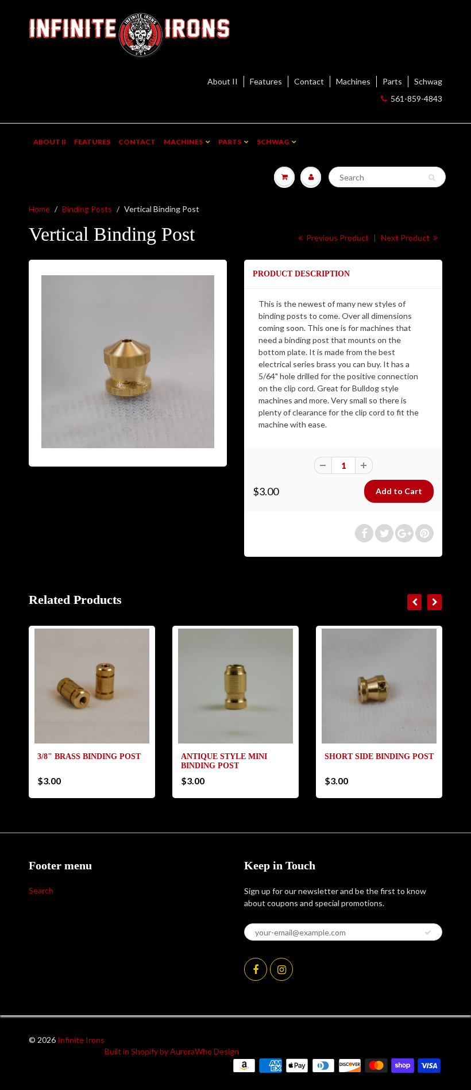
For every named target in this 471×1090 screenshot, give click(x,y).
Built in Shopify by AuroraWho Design (172, 1051)
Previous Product (336, 237)
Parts (392, 81)
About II (222, 81)
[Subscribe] (428, 932)
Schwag (428, 81)
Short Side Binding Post (379, 756)
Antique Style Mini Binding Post (224, 761)
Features (266, 81)
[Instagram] (281, 969)
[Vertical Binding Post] (127, 361)
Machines (353, 81)
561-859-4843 (416, 98)
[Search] (431, 177)
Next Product (406, 237)
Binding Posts (87, 209)
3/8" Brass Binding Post (89, 756)
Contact (309, 81)
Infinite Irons (81, 1040)
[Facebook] (255, 969)
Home (39, 209)
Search (41, 890)
